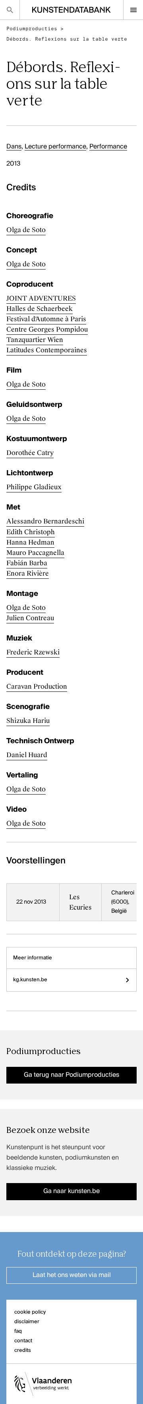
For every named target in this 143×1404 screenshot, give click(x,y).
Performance (108, 147)
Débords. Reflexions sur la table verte (66, 39)
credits (22, 1350)
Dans (13, 147)
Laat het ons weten (72, 1275)
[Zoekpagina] (9, 10)
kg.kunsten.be (30, 979)
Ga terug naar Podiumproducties (71, 1075)
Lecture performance (55, 147)
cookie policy (30, 1312)
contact (23, 1340)
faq (18, 1331)
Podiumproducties (31, 28)
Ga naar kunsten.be (71, 1191)
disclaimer (26, 1321)
